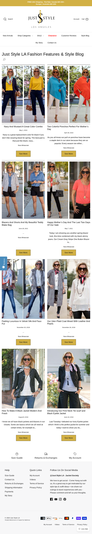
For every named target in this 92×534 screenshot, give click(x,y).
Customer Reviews (68, 36)
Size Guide (9, 475)
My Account (35, 475)
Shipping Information (13, 488)
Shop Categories (24, 36)
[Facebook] (51, 499)
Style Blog (85, 36)
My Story (39, 43)
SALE (39, 36)
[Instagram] (60, 499)
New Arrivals (8, 36)
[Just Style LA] (43, 19)
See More (23, 154)
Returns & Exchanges (14, 483)
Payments (9, 492)
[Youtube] (56, 499)
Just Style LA (15, 518)
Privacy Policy (36, 488)
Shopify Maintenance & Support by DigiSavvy (17, 520)
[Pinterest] (64, 499)
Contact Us (52, 43)
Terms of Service (37, 483)
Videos (33, 480)
